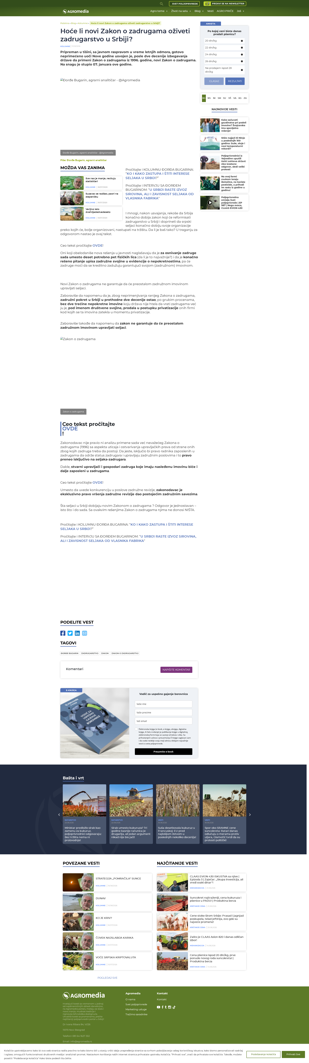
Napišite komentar (176, 669)
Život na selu (179, 11)
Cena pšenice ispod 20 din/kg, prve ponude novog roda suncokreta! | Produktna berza (213, 958)
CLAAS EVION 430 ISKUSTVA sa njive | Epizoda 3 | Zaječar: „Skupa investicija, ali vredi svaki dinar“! (216, 879)
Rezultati (235, 81)
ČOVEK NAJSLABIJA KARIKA (114, 938)
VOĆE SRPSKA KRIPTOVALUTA (116, 957)
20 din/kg (211, 40)
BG (204, 98)
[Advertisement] (129, 580)
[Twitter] (70, 633)
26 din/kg (210, 61)
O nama (130, 999)
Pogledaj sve (107, 977)
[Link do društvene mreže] (158, 1007)
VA (234, 98)
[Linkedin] (77, 633)
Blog (198, 11)
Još (239, 11)
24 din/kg (211, 54)
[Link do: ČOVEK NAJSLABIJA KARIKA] (78, 941)
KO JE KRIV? (104, 918)
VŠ (229, 98)
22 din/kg (210, 47)
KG (240, 98)
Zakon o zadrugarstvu (125, 653)
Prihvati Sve (293, 1054)
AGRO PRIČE (225, 11)
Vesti (210, 11)
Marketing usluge (136, 1009)
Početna (64, 23)
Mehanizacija (197, 888)
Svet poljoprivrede (185, 3)
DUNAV (101, 898)
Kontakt (162, 999)
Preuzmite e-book (163, 751)
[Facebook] (62, 633)
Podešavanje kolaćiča (263, 1054)
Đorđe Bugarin (69, 653)
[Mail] (84, 633)
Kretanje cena (197, 906)
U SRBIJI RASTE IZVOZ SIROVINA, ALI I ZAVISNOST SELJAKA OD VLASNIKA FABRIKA (160, 194)
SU (224, 98)
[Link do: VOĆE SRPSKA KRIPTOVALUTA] (78, 961)
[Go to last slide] (59, 814)
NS (209, 98)
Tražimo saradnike (136, 1014)
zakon (105, 653)
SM (219, 98)
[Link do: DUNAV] (78, 902)
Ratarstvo (70, 820)
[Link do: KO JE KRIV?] (78, 922)
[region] (154, 1053)
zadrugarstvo (89, 653)
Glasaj (214, 81)
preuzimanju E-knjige (168, 737)
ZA (245, 98)
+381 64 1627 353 (80, 1036)
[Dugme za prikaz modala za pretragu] (161, 4)
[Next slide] (250, 814)
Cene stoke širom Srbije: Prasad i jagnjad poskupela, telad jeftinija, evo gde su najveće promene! (217, 918)
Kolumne (83, 23)
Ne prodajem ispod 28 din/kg (218, 69)
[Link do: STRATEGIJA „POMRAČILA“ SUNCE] (78, 882)
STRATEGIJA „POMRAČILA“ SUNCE (118, 878)
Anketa (210, 23)
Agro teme (157, 11)
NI (214, 98)
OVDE (98, 245)
